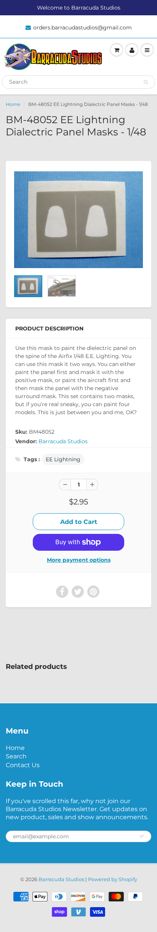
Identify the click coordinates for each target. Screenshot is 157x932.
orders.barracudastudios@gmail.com (82, 27)
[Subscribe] (141, 836)
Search (16, 756)
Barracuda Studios (63, 441)
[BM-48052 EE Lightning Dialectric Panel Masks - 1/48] (78, 220)
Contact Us (23, 765)
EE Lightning (63, 459)
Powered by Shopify (112, 879)
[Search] (145, 82)
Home (13, 104)
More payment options (79, 559)
